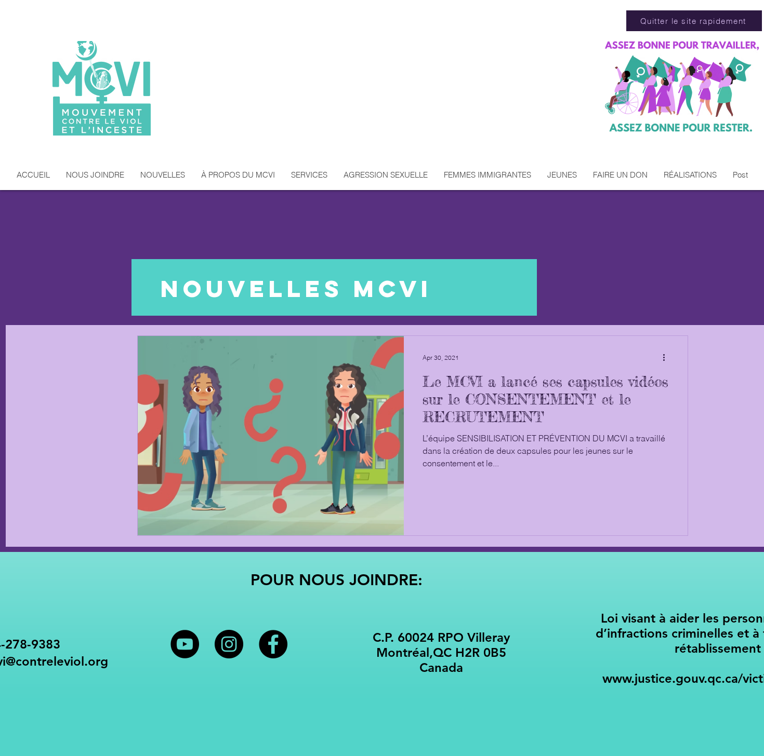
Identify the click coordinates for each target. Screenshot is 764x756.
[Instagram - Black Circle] (229, 644)
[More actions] (667, 357)
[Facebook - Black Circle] (273, 644)
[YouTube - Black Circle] (184, 644)
